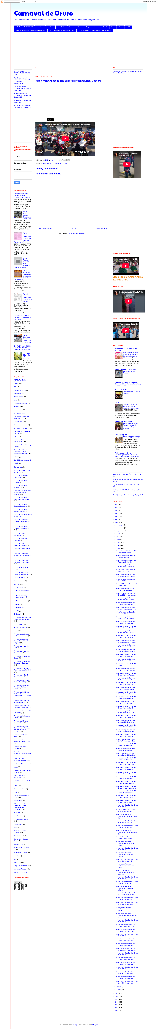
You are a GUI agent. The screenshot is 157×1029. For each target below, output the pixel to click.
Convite (105, 27)
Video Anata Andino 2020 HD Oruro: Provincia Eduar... (126, 683)
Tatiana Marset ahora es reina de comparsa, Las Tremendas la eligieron (130, 354)
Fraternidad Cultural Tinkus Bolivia (21, 676)
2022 (117, 516)
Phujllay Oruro (19, 816)
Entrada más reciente (44, 228)
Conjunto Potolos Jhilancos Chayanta (20, 544)
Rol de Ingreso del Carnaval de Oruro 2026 (62, 30)
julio (118, 536)
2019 (117, 993)
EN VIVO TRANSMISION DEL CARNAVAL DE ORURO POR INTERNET (22, 348)
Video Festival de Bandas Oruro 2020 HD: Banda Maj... (127, 903)
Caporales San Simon (75, 27)
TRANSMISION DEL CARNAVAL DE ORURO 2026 (30, 30)
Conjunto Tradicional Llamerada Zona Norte (21, 561)
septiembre (121, 531)
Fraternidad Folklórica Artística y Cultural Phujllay (21, 687)
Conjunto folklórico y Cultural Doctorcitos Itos (22, 520)
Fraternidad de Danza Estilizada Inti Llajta (21, 681)
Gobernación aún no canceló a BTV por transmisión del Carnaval (22, 195)
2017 (117, 999)
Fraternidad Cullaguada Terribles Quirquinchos (22, 662)
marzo (119, 548)
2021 (117, 519)
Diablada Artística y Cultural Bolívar (20, 596)
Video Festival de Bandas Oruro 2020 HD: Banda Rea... (127, 806)
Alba (15, 387)
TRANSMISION (28, 27)
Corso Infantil (18, 587)
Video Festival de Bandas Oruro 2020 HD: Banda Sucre (127, 972)
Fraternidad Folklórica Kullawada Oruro (21, 701)
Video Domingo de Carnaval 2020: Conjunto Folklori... (125, 632)
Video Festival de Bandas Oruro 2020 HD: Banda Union (127, 860)
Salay (16, 827)
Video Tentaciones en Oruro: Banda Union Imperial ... (126, 749)
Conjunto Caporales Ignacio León (21, 476)
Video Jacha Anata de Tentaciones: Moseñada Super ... (125, 909)
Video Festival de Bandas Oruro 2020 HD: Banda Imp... (127, 968)
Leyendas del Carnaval (22, 780)
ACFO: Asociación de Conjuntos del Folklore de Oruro (22, 381)
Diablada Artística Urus (21, 591)
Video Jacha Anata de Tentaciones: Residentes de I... (126, 915)
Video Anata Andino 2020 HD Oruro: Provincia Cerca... (126, 768)
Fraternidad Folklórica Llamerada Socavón (21, 706)
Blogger (95, 1025)
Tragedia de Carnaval (21, 847)
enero (119, 989)
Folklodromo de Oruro (123, 453)
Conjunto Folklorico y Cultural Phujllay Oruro (21, 527)
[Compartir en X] (64, 160)
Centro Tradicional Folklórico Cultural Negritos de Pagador (21, 451)
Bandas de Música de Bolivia (125, 369)
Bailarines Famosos (20, 403)
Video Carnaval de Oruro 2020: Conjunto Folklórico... (126, 556)
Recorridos (17, 824)
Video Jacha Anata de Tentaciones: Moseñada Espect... (125, 843)
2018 (117, 996)
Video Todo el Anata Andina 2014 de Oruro (128, 278)
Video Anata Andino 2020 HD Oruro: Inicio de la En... (126, 801)
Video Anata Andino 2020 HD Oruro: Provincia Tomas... (126, 674)
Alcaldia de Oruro (20, 390)
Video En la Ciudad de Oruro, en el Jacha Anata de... (126, 810)
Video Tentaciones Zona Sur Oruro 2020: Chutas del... (125, 925)
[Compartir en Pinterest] (68, 160)
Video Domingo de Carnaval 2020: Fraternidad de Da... (126, 608)
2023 (117, 513)
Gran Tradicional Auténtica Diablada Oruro (22, 753)
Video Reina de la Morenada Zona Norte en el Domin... (126, 894)
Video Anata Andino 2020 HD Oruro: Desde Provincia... (126, 792)
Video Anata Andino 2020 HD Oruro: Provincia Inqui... (126, 655)
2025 (117, 508)
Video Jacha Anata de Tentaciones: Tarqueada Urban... (125, 888)
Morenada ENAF (19, 789)
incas (16, 767)
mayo (119, 542)
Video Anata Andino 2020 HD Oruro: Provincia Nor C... (126, 627)
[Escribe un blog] (62, 160)
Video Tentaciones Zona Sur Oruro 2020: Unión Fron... (125, 930)
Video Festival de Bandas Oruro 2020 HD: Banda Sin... (127, 826)
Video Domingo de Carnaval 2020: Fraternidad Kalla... (125, 688)
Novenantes (18, 800)
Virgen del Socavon (20, 866)
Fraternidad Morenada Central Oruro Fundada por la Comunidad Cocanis (22, 728)
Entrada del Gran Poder (123, 421)
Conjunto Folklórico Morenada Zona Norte (21, 498)
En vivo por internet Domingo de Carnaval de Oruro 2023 (22, 95)
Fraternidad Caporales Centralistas (21, 652)
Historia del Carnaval (21, 764)
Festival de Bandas (20, 627)
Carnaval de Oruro (43, 12)
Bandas (16, 406)
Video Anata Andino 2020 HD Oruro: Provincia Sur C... (126, 707)
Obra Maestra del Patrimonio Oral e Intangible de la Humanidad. (20, 806)
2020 (117, 522)
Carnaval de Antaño (20, 425)
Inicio (74, 228)
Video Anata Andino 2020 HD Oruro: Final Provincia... (126, 745)
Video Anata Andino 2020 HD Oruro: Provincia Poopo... (126, 763)
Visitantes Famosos (20, 869)
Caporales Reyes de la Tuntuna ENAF (21, 417)
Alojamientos (18, 393)
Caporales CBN (19, 413)
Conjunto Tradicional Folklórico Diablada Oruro (22, 554)
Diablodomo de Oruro (123, 434)
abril (118, 545)
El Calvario (17, 614)
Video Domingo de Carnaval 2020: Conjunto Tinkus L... (126, 599)
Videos (121, 27)
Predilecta (51, 27)
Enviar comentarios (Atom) (77, 233)
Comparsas (18, 467)
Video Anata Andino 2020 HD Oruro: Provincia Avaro (126, 693)
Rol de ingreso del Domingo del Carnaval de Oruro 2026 (94, 30)
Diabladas (17, 604)
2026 (117, 505)
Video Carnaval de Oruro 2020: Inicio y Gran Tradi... (126, 570)
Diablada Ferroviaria (21, 601)
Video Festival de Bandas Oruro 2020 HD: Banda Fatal (127, 878)
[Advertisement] (78, 50)
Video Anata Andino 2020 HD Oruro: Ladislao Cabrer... (126, 796)
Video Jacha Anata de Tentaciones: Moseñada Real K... (126, 816)
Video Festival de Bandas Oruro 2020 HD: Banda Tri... (127, 882)
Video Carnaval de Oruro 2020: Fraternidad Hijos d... (126, 561)
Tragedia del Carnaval (92, 27)
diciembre (120, 525)
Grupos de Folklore (122, 390)
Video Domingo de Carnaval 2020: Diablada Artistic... (125, 589)
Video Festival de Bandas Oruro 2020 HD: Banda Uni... (127, 849)
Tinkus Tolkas (18, 844)
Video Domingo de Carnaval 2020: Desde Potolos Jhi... (126, 566)
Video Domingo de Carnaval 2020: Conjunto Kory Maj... (126, 669)
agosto (119, 534)
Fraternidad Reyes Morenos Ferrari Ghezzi (22, 741)
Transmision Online (20, 852)
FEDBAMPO (18, 624)
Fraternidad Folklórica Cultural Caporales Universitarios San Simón (22, 694)
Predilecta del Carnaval (22, 819)
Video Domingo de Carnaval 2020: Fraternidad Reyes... (126, 650)
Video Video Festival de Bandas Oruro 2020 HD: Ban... (127, 837)
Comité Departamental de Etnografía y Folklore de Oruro (23, 462)
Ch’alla (16, 457)
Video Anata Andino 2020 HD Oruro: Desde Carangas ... (126, 782)
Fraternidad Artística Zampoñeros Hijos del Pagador (21, 641)
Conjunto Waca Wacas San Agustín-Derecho (21, 573)
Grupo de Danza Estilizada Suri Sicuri (21, 759)
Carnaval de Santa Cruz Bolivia (126, 382)
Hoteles (117, 403)
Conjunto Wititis (19, 577)
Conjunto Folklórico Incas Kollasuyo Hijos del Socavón (22, 492)
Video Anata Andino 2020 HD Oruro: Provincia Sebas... (126, 636)
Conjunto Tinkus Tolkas (22, 548)
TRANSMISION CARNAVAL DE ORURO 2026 (22, 73)
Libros (16, 785)
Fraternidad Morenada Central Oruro (21, 722)
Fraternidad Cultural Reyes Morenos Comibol (22, 669)
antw (15, 400)
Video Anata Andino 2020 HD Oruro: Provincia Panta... (126, 716)
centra (16, 436)
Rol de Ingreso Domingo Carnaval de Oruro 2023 (22, 106)
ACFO (128, 27)
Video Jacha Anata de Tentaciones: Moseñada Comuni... (125, 854)
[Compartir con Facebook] (66, 160)
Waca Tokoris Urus (20, 872)
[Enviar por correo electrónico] (60, 160)
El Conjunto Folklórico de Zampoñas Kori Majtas (22, 618)
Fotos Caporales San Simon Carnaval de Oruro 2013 (27, 338)
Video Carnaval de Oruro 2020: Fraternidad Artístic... (126, 551)
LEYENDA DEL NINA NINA (26, 355)
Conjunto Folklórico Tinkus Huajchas (20, 510)
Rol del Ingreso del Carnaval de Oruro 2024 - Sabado (27, 297)
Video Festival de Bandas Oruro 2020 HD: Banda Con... (127, 935)
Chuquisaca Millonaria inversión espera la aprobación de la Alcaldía (131, 406)
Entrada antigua (101, 228)
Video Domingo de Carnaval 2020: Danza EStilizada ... (125, 754)
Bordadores (18, 410)
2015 (117, 1005)
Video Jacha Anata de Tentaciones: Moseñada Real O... (126, 832)
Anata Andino (61, 27)
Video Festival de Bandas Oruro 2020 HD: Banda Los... (127, 921)
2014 (117, 1008)
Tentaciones (40, 27)
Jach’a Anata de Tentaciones (52, 163)
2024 (117, 511)
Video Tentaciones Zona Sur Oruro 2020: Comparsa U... (126, 580)
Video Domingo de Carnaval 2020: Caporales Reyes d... (126, 641)
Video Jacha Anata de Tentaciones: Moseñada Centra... (125, 865)
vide (15, 859)
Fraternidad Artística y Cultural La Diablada (21, 635)
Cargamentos (18, 421)
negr (15, 792)
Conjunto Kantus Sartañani (19, 534)
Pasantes (17, 812)
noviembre (120, 528)
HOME (18, 27)
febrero (119, 987)
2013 (117, 1011)
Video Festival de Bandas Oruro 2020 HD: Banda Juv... (127, 898)
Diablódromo (18, 607)
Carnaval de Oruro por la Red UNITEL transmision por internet (22, 317)
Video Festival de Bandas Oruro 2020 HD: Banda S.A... (127, 822)
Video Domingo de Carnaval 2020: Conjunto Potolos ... (125, 660)
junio (118, 539)
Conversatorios (19, 581)
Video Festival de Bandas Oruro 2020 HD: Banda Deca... (127, 954)
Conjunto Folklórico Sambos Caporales (20, 505)
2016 (117, 1002)
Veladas (16, 856)
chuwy (75, 1025)
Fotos (113, 27)
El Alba (16, 611)
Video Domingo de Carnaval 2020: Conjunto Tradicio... (125, 679)
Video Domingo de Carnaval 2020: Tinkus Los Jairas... (125, 575)
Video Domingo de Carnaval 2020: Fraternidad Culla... (125, 730)
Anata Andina (18, 397)
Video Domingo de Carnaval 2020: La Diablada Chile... (125, 712)
